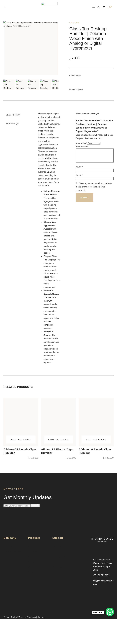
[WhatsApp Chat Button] (110, 612)
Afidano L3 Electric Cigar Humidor (57, 451)
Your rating (81, 143)
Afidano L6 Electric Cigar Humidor (95, 451)
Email (79, 175)
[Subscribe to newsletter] (35, 505)
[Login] (98, 7)
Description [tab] (13, 115)
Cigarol (74, 23)
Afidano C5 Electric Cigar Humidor (19, 451)
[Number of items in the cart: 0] (104, 7)
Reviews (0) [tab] (12, 123)
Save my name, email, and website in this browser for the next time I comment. (94, 186)
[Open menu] (5, 7)
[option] (21, 84)
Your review (82, 147)
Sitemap (41, 617)
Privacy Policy (10, 617)
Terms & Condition (27, 617)
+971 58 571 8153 (101, 575)
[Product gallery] (30, 48)
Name (79, 167)
